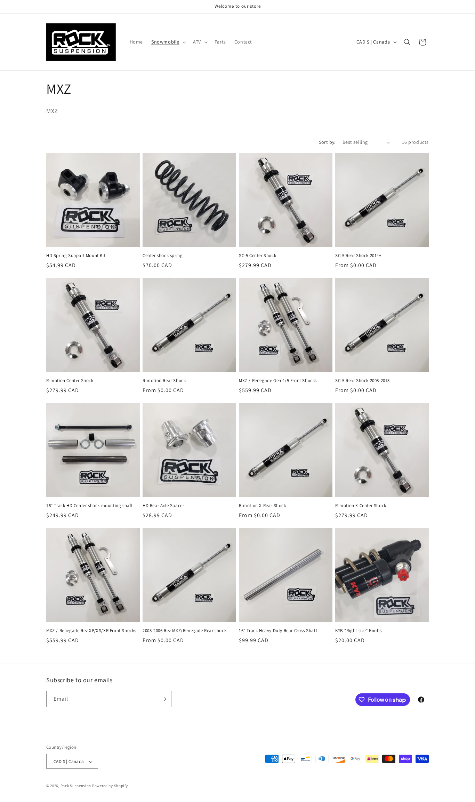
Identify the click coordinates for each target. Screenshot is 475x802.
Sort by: (327, 142)
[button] (168, 41)
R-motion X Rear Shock (262, 505)
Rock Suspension (76, 786)
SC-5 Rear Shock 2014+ (358, 255)
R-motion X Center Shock (360, 505)
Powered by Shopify (110, 786)
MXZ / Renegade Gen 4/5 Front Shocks (278, 380)
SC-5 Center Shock (257, 255)
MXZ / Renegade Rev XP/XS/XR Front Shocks (91, 630)
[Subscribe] (163, 699)
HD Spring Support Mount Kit (75, 255)
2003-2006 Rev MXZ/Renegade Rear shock (184, 630)
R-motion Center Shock (70, 380)
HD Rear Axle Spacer (163, 505)
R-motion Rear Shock (164, 380)
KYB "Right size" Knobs (358, 630)
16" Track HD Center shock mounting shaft (89, 505)
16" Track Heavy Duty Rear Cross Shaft (278, 630)
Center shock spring (163, 255)
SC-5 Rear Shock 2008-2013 (362, 380)
